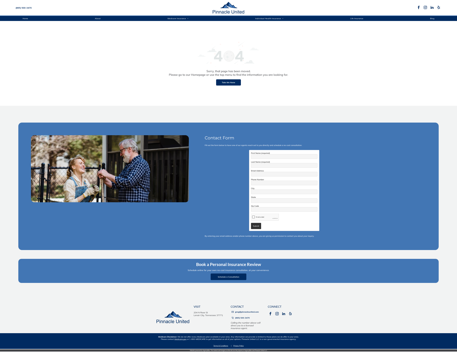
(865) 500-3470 (24, 7)
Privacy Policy (238, 346)
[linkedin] (432, 8)
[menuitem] (25, 18)
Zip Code (255, 206)
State (253, 197)
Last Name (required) (260, 162)
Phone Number (257, 179)
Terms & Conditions (220, 346)
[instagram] (425, 8)
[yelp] (438, 8)
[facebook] (418, 8)
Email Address (257, 171)
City (253, 188)
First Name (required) (260, 153)
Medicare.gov (180, 339)
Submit (256, 226)
